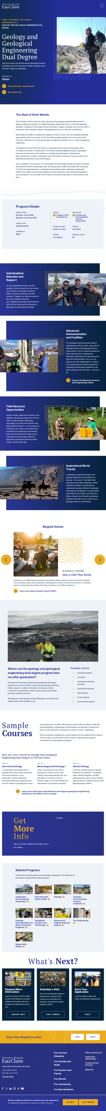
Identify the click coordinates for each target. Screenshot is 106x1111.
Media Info (89, 1069)
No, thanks (88, 1102)
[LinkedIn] (11, 1089)
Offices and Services (93, 1053)
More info (50, 1103)
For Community (62, 1084)
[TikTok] (18, 1089)
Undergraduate (9, 22)
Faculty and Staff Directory (92, 1064)
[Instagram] (14, 1089)
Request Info (18, 1014)
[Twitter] (7, 1089)
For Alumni (60, 1079)
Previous (6, 556)
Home (4, 20)
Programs (25, 20)
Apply (88, 1014)
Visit (77, 1037)
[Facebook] (3, 1089)
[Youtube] (22, 1089)
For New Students (63, 1089)
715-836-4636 (7, 1077)
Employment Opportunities (90, 1058)
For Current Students (60, 1054)
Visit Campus (53, 1014)
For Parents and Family (62, 1072)
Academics (14, 20)
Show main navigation (102, 6)
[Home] (11, 6)
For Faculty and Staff (62, 1063)
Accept (70, 1102)
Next (100, 556)
